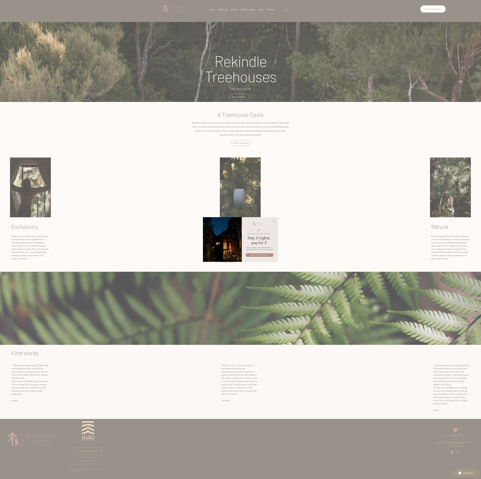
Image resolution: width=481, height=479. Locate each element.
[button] (274, 221)
